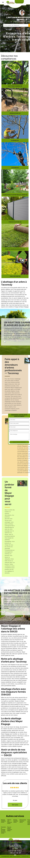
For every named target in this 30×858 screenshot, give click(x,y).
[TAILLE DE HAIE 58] (15, 264)
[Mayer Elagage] (15, 840)
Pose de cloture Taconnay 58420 (9, 829)
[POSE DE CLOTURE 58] (15, 210)
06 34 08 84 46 (15, 854)
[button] (9, 415)
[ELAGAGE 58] (15, 128)
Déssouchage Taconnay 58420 (23, 821)
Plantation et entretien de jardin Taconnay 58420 (3, 830)
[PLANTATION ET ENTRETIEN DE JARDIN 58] (15, 183)
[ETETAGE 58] (15, 155)
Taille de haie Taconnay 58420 (9, 821)
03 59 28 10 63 (15, 851)
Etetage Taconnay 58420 (15, 821)
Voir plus (15, 805)
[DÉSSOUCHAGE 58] (15, 101)
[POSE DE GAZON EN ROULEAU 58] (15, 237)
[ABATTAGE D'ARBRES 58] (15, 74)
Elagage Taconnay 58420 (3, 821)
